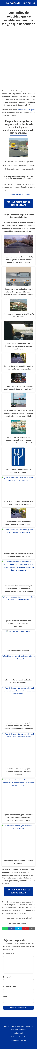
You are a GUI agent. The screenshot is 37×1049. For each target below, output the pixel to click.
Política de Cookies (18, 1041)
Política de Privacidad (19, 1037)
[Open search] (34, 3)
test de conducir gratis (26, 110)
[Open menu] (3, 3)
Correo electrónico (11, 987)
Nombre (7, 977)
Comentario (8, 954)
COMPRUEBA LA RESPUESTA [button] (19, 195)
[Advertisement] (18, 59)
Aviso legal (19, 1033)
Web (5, 997)
